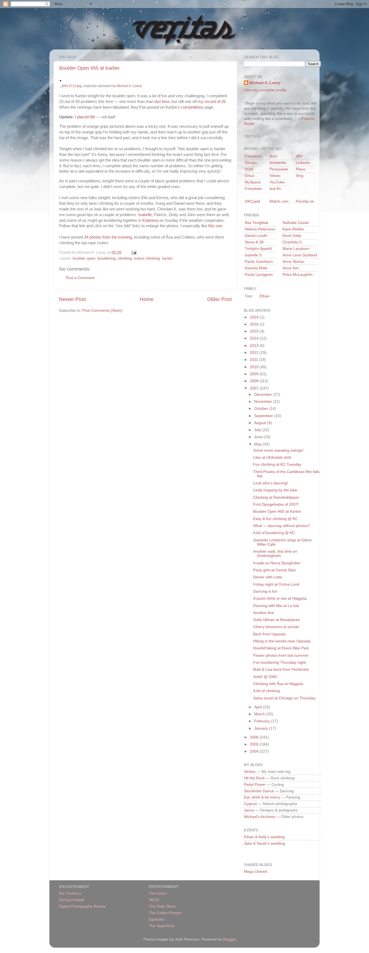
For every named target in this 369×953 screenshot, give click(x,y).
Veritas (250, 772)
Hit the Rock (254, 778)
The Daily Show (162, 906)
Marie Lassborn (296, 249)
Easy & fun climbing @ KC (275, 519)
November (263, 402)
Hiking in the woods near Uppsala (281, 641)
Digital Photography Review (82, 906)
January (261, 728)
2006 (255, 737)
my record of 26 (212, 101)
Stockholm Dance (259, 791)
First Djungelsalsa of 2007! (276, 504)
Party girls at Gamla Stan (274, 570)
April (258, 707)
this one (215, 226)
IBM (299, 156)
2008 (255, 381)
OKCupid (252, 201)
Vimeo (275, 176)
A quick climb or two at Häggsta (280, 598)
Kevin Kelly (292, 236)
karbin (167, 258)
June (259, 437)
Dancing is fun (265, 591)
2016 (255, 324)
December (263, 394)
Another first (263, 613)
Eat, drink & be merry (262, 797)
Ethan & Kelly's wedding (264, 837)
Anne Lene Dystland (300, 255)
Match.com (279, 201)
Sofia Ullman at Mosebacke (276, 620)
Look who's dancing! (270, 483)
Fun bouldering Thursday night (279, 662)
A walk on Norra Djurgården (276, 563)
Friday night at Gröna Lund (276, 584)
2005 (255, 744)
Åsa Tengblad (256, 223)
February (262, 721)
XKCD (154, 900)
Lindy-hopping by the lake (275, 490)
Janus (249, 810)
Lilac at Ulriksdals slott (272, 457)
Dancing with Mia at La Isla (276, 606)
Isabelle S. (254, 255)
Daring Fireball (71, 900)
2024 (255, 317)
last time (162, 101)
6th (92, 117)
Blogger (229, 939)
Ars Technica (70, 893)
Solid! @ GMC (265, 677)
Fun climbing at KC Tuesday (277, 464)
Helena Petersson (260, 229)
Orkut (249, 176)
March (260, 714)
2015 (255, 331)
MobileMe (278, 163)
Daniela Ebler (256, 268)
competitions (192, 107)
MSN (249, 169)
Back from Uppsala (269, 634)
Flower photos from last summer (280, 655)
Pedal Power (255, 785)
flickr (273, 156)
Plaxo (300, 169)
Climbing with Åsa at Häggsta (278, 684)
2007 (255, 388)
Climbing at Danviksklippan (276, 497)
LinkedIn (303, 163)
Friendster (253, 189)
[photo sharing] (60, 80)
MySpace (253, 182)
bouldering (107, 258)
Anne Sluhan (293, 262)
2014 (255, 338)
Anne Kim (291, 268)
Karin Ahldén (293, 229)
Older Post (219, 299)
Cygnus (250, 804)
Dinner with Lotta (267, 577)
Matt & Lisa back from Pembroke (281, 669)
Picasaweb (279, 169)
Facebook (253, 156)
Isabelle (145, 215)
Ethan (265, 296)
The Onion (158, 893)
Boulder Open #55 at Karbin (89, 68)
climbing (125, 258)
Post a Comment (80, 278)
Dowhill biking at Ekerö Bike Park (281, 648)
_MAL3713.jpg (71, 86)
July (258, 430)
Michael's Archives (259, 817)
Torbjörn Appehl (258, 249)
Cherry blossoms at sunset (276, 627)
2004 (255, 751)
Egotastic (157, 919)
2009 (255, 374)
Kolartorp (150, 220)
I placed (82, 117)
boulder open (84, 258)
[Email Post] (133, 252)
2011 (254, 360)
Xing (299, 176)
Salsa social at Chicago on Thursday (284, 698)
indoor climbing (147, 258)
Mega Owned (255, 872)
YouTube (277, 182)
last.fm (275, 189)
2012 (255, 353)
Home (147, 299)
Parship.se (305, 201)
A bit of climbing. (267, 691)
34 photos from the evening (108, 237)
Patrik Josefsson (259, 262)
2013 (255, 346)
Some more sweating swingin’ (278, 450)
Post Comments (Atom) (102, 310)
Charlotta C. (293, 242)
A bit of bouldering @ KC (274, 533)
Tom (248, 296)
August (260, 423)
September (264, 416)
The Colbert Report (165, 913)
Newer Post (72, 299)
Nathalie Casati (295, 223)
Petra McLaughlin (298, 275)
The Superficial (162, 926)
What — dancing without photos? (281, 526)
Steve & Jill (254, 242)
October (261, 409)
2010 (255, 367)
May (258, 444)
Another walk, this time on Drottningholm (275, 553)
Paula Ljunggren (259, 275)
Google (251, 163)
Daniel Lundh (256, 236)
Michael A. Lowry (129, 86)
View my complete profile (265, 90)
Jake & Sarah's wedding (264, 843)
